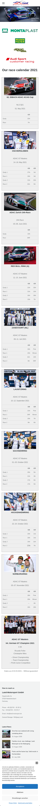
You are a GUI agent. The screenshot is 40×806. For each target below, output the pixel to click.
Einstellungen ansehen (20, 798)
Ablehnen (20, 792)
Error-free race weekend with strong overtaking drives (23, 732)
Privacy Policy (13, 803)
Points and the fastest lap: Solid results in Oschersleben (25, 753)
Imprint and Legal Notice (25, 803)
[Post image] (6, 734)
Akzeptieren (20, 786)
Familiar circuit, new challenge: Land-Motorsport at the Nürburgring (23, 742)
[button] (37, 763)
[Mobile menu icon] (3, 3)
